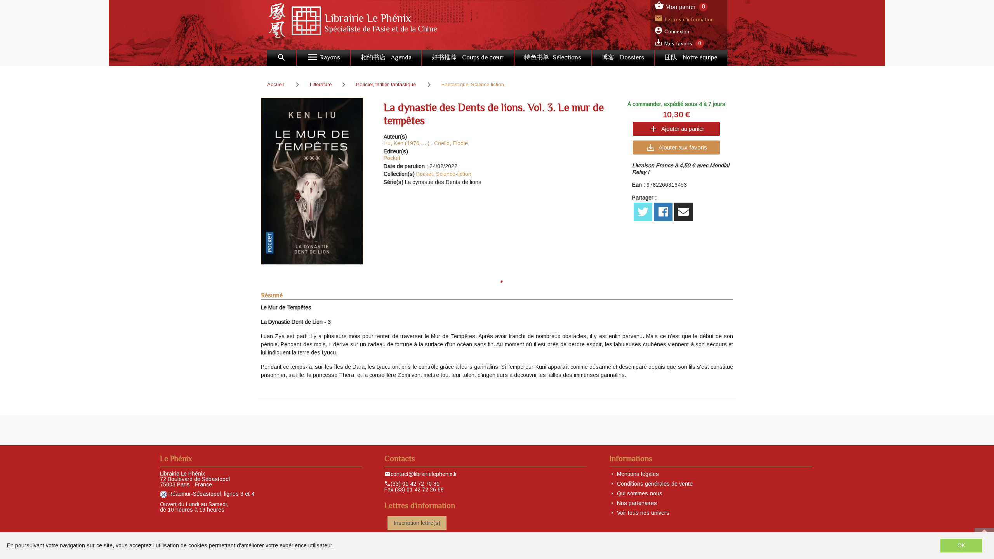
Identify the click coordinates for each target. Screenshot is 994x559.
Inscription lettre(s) (417, 523)
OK (961, 545)
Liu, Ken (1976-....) (406, 143)
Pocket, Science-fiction (443, 174)
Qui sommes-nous (639, 493)
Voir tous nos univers (643, 513)
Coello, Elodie (451, 143)
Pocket (392, 158)
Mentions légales (638, 474)
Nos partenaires (637, 503)
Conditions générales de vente (655, 484)
